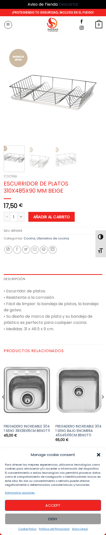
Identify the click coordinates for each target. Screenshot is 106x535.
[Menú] (8, 25)
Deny (53, 518)
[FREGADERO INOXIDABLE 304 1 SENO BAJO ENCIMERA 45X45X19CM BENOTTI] (78, 390)
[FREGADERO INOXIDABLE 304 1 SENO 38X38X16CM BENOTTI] (27, 390)
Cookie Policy (27, 529)
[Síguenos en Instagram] (82, 28)
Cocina (10, 176)
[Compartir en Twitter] (26, 250)
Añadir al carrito (51, 217)
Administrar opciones (20, 493)
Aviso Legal (80, 529)
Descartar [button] (69, 4)
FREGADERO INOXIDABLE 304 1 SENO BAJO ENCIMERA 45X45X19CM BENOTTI (78, 430)
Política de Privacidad (54, 529)
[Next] (94, 92)
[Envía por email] (35, 250)
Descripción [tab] (14, 279)
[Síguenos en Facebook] (82, 21)
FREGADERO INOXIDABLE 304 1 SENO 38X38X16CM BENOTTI (27, 428)
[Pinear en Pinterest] (44, 250)
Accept (53, 505)
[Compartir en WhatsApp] (8, 250)
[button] (98, 454)
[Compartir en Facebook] (17, 250)
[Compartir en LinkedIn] (53, 250)
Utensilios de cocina (53, 238)
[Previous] (11, 92)
